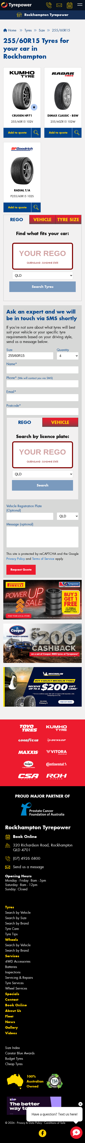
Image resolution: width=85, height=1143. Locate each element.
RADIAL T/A (22, 190)
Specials (12, 994)
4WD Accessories (17, 961)
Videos (11, 1033)
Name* (11, 364)
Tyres (9, 907)
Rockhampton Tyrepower (45, 14)
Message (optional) (19, 524)
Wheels (11, 939)
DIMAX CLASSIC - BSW (62, 115)
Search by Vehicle (18, 912)
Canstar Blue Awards (19, 1053)
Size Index (12, 1048)
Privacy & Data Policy (29, 1123)
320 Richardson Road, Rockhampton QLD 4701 (43, 847)
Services (12, 956)
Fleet (9, 1016)
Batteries (11, 967)
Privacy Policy (15, 559)
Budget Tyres (14, 1058)
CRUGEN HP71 (22, 115)
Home (11, 30)
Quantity (63, 350)
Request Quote (21, 569)
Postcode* (13, 405)
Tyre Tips (11, 934)
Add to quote (17, 132)
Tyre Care (12, 929)
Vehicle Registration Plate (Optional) (24, 508)
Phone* (29, 378)
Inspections (12, 972)
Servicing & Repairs (19, 977)
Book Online (16, 1005)
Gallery (11, 1027)
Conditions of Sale (54, 1123)
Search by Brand (17, 923)
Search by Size (15, 918)
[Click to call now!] (49, 5)
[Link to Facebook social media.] (42, 1133)
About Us (13, 1010)
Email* (11, 392)
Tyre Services (14, 983)
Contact (11, 999)
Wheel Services (16, 988)
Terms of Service (43, 559)
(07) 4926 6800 (26, 858)
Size (9, 350)
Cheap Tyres (13, 1064)
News (10, 1022)
